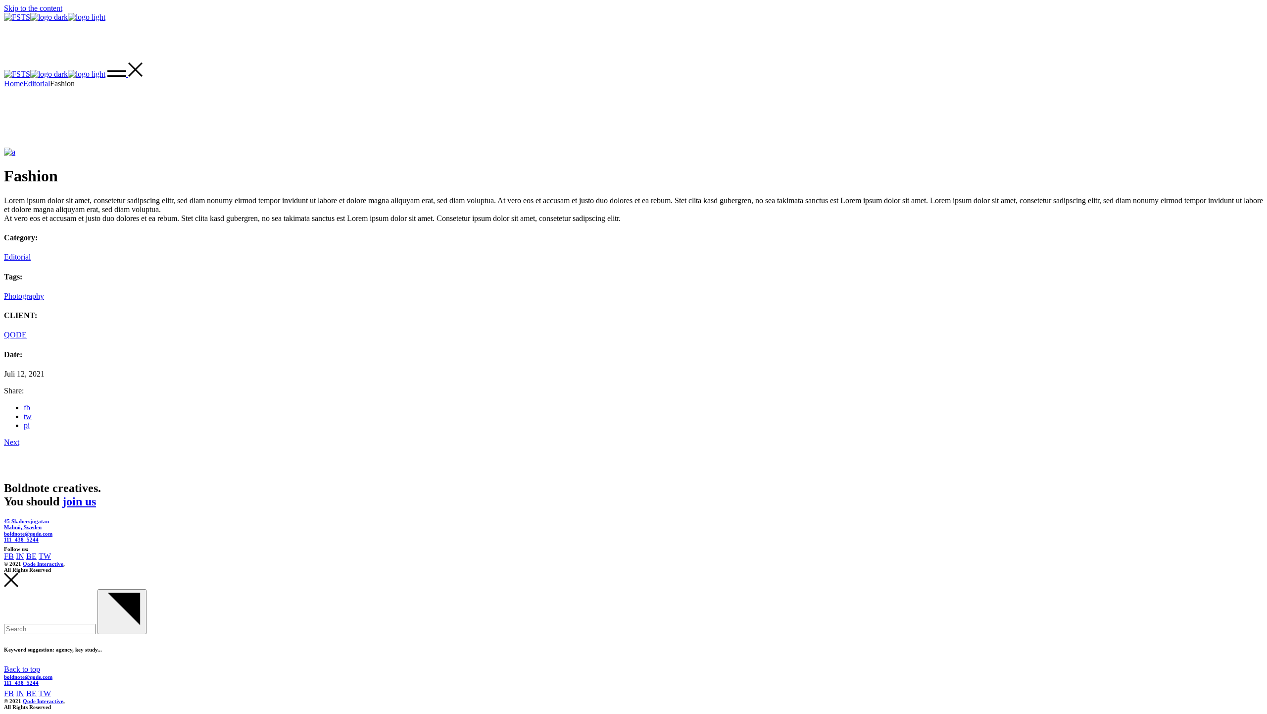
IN (20, 556)
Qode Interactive (43, 564)
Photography (24, 296)
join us (79, 501)
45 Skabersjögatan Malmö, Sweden (26, 524)
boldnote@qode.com (28, 534)
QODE (15, 334)
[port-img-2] (9, 152)
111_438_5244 (21, 540)
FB (9, 556)
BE (31, 556)
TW (45, 556)
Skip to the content (33, 8)
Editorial (17, 257)
